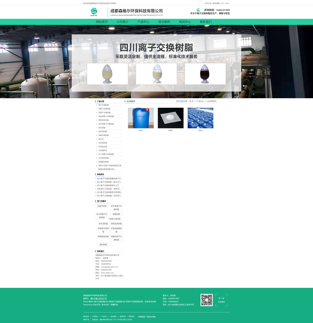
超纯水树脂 (151, 317)
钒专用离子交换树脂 (106, 124)
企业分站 (208, 3)
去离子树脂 (101, 206)
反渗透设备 (102, 147)
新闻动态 (123, 316)
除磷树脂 (116, 214)
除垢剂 (141, 130)
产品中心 (143, 21)
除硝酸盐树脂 (103, 162)
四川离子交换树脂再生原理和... (109, 192)
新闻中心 (185, 21)
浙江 (130, 320)
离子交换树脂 (103, 105)
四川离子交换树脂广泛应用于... (109, 196)
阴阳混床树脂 (103, 120)
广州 (117, 320)
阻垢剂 (200, 130)
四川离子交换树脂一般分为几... (109, 182)
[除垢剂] (141, 118)
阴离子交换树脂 (104, 109)
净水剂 (101, 139)
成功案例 (164, 21)
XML (227, 3)
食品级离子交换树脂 (106, 116)
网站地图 (216, 3)
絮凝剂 (170, 130)
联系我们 (206, 21)
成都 (101, 320)
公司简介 (123, 21)
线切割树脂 (102, 131)
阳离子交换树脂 (104, 112)
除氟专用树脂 (103, 135)
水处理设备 (102, 143)
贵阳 (104, 320)
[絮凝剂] (171, 118)
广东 (114, 320)
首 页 (191, 101)
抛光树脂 (101, 128)
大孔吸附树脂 (103, 158)
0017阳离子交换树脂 (106, 154)
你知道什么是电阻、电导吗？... (109, 189)
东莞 (120, 320)
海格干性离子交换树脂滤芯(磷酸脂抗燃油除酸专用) (109, 167)
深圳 (124, 320)
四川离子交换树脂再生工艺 (108, 185)
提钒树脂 (103, 244)
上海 (127, 320)
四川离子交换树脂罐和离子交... (109, 179)
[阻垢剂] (200, 118)
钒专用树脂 (103, 224)
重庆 (107, 320)
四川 (111, 320)
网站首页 (102, 21)
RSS (222, 3)
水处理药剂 (102, 150)
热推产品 (86, 320)
